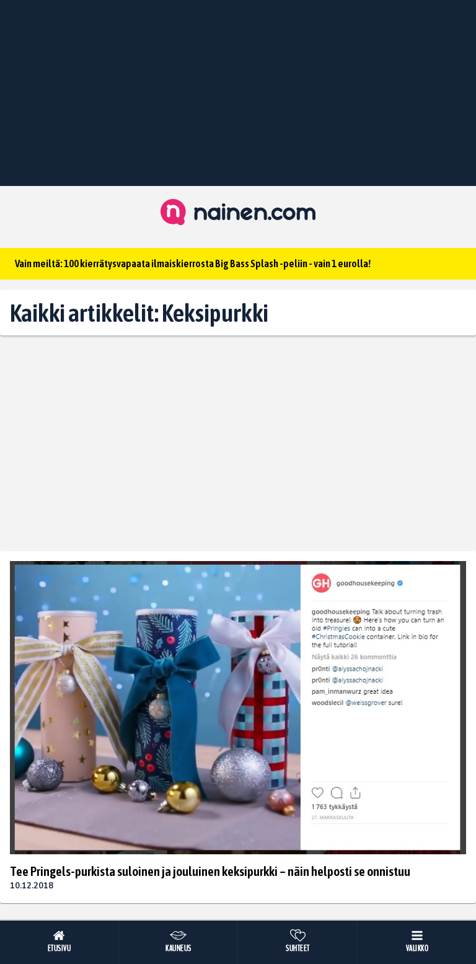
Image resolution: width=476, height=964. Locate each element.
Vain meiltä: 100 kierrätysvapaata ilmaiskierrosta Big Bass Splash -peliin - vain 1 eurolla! (193, 263)
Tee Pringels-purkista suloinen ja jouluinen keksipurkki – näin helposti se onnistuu (210, 871)
